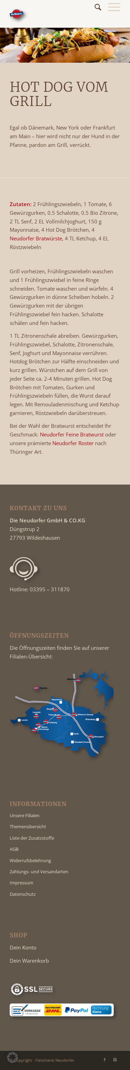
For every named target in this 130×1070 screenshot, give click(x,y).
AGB (14, 849)
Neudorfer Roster (73, 443)
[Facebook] (104, 1059)
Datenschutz (23, 894)
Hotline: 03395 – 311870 (40, 589)
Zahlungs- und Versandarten (39, 871)
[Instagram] (115, 1059)
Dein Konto (23, 947)
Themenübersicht (28, 826)
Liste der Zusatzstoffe (32, 838)
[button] (12, 1057)
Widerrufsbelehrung (30, 860)
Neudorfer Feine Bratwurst (72, 434)
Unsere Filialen (25, 815)
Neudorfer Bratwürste (36, 238)
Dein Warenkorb (29, 960)
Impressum (21, 882)
